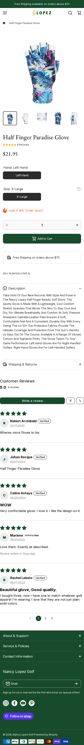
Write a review (32, 401)
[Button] (79, 189)
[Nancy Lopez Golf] (42, 12)
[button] (79, 13)
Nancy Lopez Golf (23, 734)
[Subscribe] (76, 684)
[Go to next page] (53, 618)
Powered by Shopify (46, 734)
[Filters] (70, 400)
